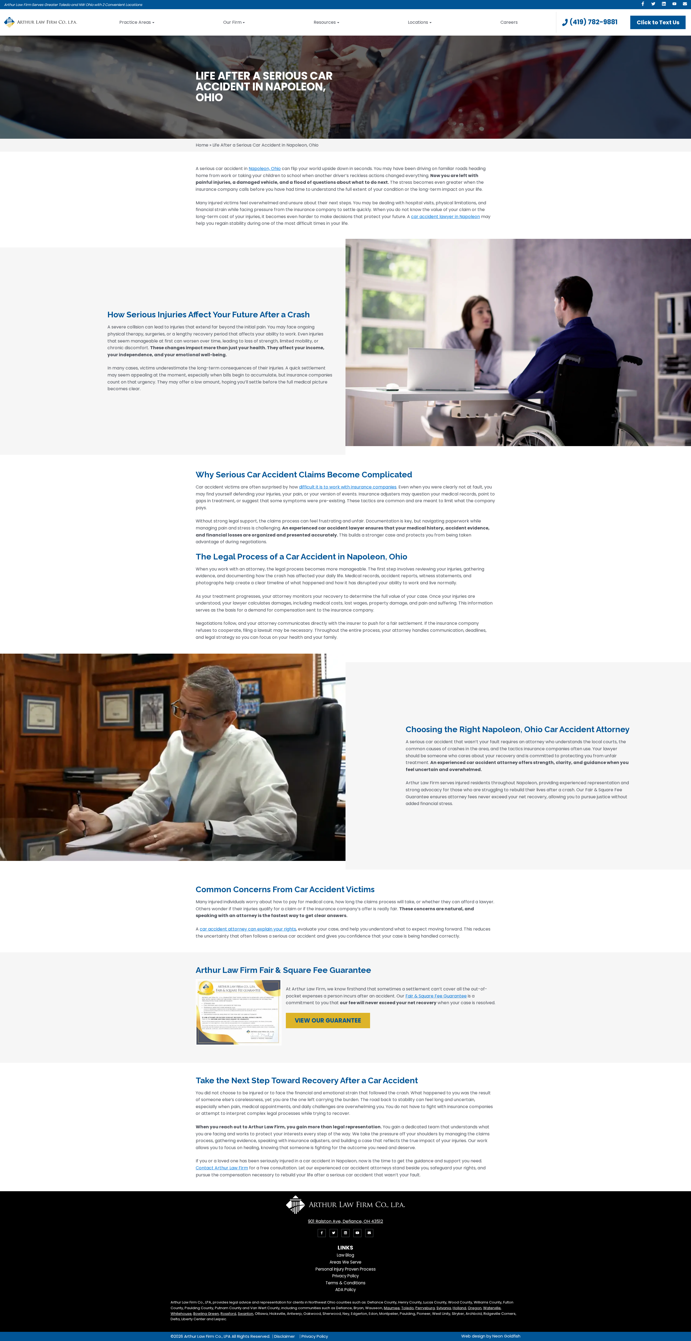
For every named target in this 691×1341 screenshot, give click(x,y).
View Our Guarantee (328, 1020)
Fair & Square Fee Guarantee (436, 996)
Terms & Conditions (345, 1283)
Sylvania (443, 1308)
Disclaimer (284, 1336)
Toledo (407, 1308)
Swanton (245, 1313)
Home (202, 145)
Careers (509, 22)
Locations (418, 22)
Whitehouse (181, 1313)
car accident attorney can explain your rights (248, 929)
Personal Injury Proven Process (346, 1269)
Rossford (228, 1313)
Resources (325, 22)
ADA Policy (345, 1289)
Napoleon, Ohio (265, 168)
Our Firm (232, 22)
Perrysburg (425, 1308)
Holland (459, 1308)
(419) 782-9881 (594, 22)
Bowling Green (206, 1313)
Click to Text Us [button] (658, 22)
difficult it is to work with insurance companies (348, 487)
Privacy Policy (345, 1276)
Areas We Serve (345, 1262)
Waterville (492, 1308)
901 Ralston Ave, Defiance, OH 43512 (345, 1221)
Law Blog (345, 1255)
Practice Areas (135, 22)
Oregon (475, 1308)
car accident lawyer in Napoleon (445, 216)
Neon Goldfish (506, 1336)
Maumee (392, 1308)
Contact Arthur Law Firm (222, 1168)
